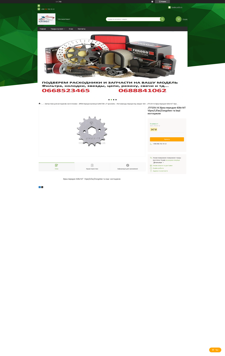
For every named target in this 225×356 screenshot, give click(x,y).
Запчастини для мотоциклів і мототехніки (61, 104)
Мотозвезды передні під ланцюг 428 (131, 104)
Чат (217, 350)
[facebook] (40, 187)
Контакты (81, 29)
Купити (167, 139)
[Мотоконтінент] (46, 19)
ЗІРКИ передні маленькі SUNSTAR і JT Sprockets (97, 104)
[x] (42, 187)
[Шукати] (162, 19)
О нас (71, 29)
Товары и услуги (57, 29)
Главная (43, 29)
